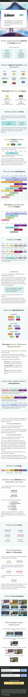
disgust (4, 82)
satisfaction (16, 325)
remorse (10, 334)
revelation (17, 334)
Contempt (20, 184)
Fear (7, 245)
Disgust (16, 245)
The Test (14, 1)
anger (14, 83)
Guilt (12, 245)
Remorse (16, 186)
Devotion (7, 190)
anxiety (11, 336)
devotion (10, 328)
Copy (24, 670)
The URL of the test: (5, 667)
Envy (14, 192)
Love (3, 245)
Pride (25, 245)
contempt (17, 328)
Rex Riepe (7, 694)
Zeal (22, 188)
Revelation (16, 179)
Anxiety (9, 194)
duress (21, 15)
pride (23, 82)
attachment (10, 319)
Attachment (5, 197)
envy (10, 325)
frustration (10, 317)
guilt (23, 74)
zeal (17, 336)
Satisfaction (13, 177)
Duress (11, 153)
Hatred (18, 190)
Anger (20, 245)
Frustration (11, 182)
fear (14, 74)
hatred (18, 319)
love (5, 74)
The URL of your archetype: (7, 672)
